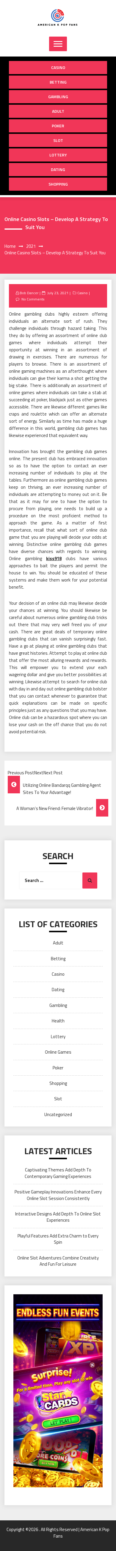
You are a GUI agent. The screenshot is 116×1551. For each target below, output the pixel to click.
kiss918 (54, 558)
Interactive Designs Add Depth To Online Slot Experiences (58, 1216)
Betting (58, 82)
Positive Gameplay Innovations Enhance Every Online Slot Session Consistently (58, 1194)
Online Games (58, 1052)
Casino (58, 67)
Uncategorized (58, 1114)
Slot (58, 140)
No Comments (32, 299)
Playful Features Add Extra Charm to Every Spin (58, 1239)
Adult (58, 111)
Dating (58, 169)
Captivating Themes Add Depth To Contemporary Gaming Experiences (58, 1172)
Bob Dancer (29, 293)
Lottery (58, 155)
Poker (58, 126)
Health (58, 1020)
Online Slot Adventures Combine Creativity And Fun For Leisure (58, 1261)
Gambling (58, 96)
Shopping (58, 184)
